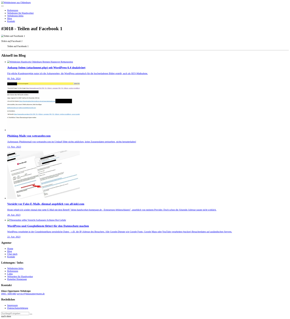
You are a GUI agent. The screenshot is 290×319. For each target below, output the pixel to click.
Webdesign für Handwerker (20, 13)
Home (10, 248)
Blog (9, 18)
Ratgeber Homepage (17, 279)
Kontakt (11, 21)
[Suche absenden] (31, 314)
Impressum (12, 305)
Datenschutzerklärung (17, 308)
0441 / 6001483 (8, 293)
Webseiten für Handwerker (20, 276)
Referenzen (12, 10)
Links (10, 274)
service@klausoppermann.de (31, 293)
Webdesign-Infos (15, 15)
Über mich (12, 254)
